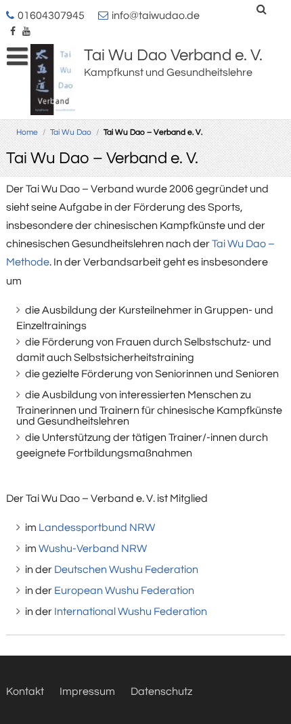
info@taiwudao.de (156, 15)
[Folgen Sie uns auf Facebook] (13, 32)
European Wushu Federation (124, 590)
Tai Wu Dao (70, 132)
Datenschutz (161, 691)
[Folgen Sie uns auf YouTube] (26, 32)
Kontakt (25, 691)
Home (27, 132)
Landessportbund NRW (97, 527)
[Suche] (262, 9)
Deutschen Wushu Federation (126, 569)
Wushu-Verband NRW (93, 548)
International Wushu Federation (130, 611)
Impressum (87, 691)
